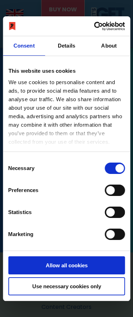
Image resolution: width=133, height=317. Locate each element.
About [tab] (109, 46)
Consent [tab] (24, 46)
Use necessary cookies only (66, 286)
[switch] (115, 190)
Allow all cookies (67, 265)
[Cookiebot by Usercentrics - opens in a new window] (95, 26)
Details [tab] (66, 46)
